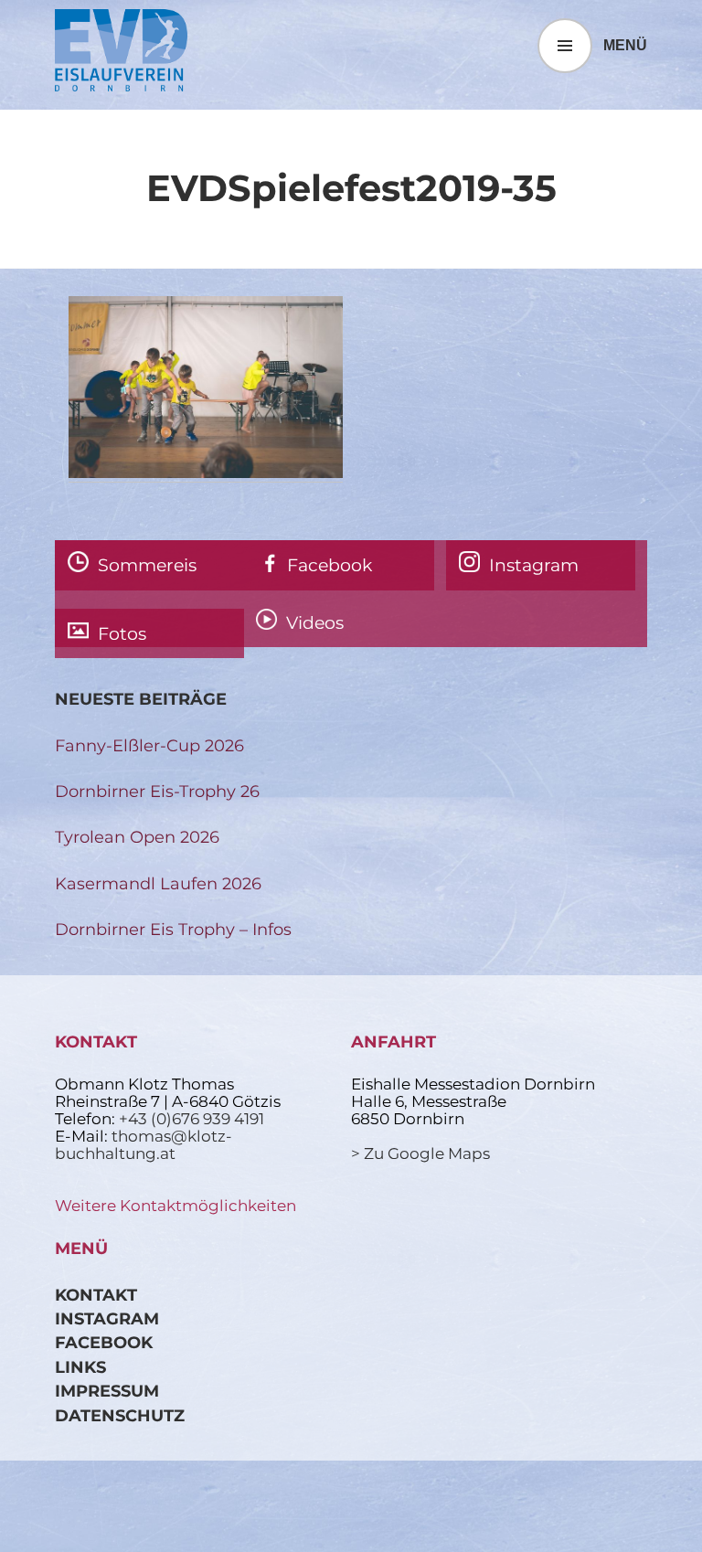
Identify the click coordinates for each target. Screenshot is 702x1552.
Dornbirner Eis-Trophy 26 (157, 791)
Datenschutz (120, 1415)
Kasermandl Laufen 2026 (158, 883)
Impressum (107, 1390)
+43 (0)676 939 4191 (191, 1119)
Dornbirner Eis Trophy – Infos (173, 929)
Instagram (107, 1318)
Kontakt (96, 1294)
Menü (625, 45)
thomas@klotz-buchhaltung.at (143, 1145)
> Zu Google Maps (420, 1153)
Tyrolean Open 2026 (137, 836)
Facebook (104, 1342)
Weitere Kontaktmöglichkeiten (175, 1205)
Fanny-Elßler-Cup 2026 (149, 745)
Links (80, 1367)
